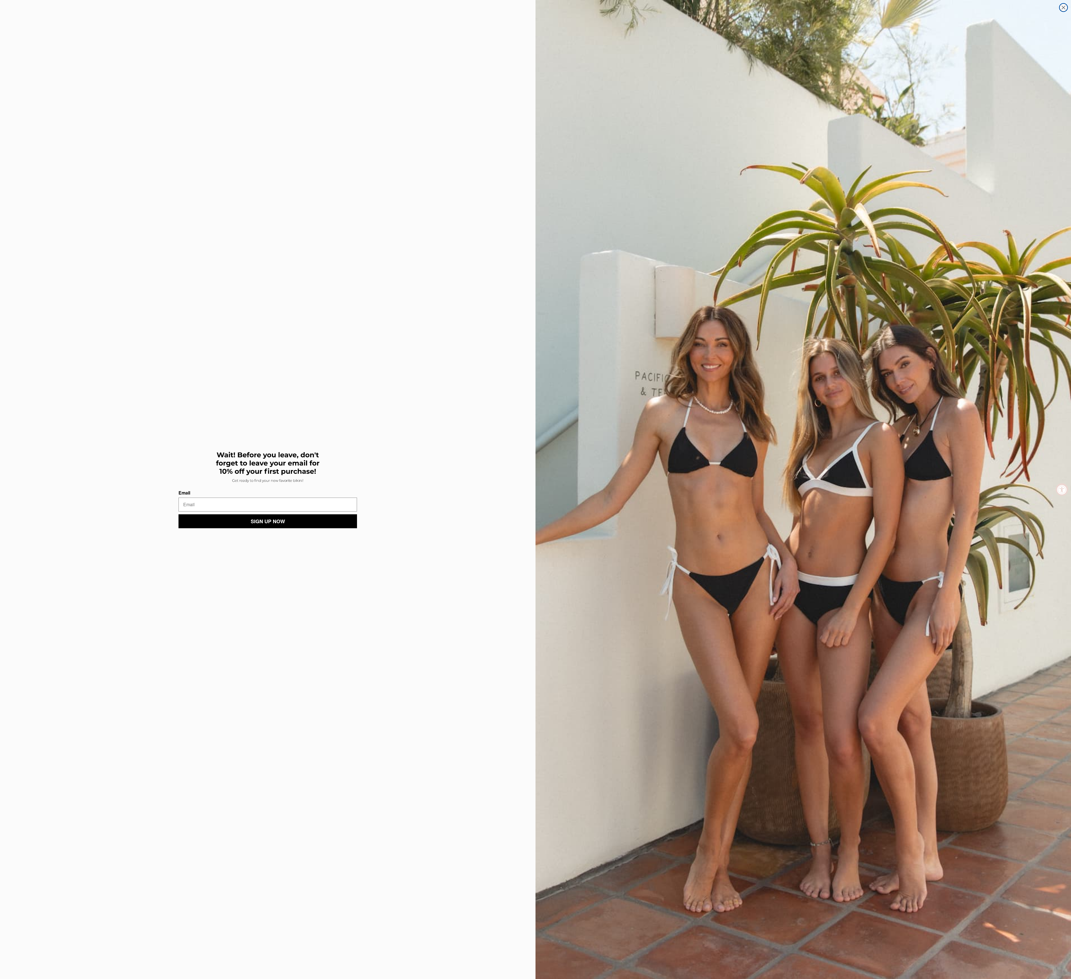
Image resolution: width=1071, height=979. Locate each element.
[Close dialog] (1063, 7)
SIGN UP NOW (268, 521)
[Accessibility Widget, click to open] (1062, 489)
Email (184, 493)
